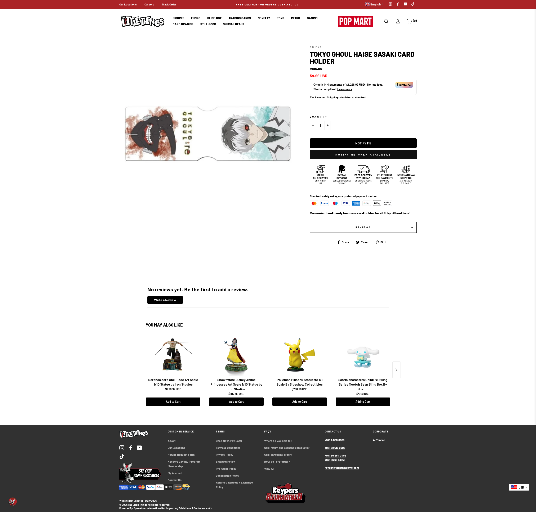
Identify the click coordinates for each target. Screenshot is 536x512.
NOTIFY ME (363, 143)
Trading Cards (240, 18)
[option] (268, 4)
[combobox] (519, 487)
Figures (178, 18)
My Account (175, 473)
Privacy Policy (224, 454)
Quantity (318, 116)
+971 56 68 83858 (335, 460)
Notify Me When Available (363, 154)
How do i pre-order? (277, 461)
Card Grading (183, 24)
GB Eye (316, 47)
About (171, 441)
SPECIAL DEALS (233, 24)
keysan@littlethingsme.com (342, 467)
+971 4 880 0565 (334, 440)
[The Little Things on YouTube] (139, 447)
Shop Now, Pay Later (229, 441)
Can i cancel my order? (278, 454)
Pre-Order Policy (226, 468)
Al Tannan (379, 440)
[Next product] (396, 369)
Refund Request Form (181, 454)
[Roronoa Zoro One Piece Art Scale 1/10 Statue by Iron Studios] (173, 355)
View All (269, 468)
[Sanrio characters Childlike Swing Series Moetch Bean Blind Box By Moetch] (363, 355)
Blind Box (214, 18)
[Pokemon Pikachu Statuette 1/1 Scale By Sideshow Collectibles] (299, 355)
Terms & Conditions (228, 447)
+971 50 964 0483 (335, 455)
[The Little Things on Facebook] (130, 447)
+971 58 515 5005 (335, 447)
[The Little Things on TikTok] (121, 456)
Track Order (169, 4)
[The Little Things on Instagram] (121, 447)
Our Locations (128, 4)
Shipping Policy (225, 461)
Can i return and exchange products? (286, 447)
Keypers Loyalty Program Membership (184, 464)
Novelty (264, 18)
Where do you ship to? (278, 441)
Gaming (312, 18)
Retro (295, 18)
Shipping (332, 97)
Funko (195, 18)
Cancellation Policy (227, 475)
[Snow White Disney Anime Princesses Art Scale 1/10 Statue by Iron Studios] (236, 355)
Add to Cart (173, 401)
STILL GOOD (208, 24)
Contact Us (175, 480)
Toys (280, 18)
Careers (149, 4)
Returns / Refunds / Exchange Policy (234, 485)
